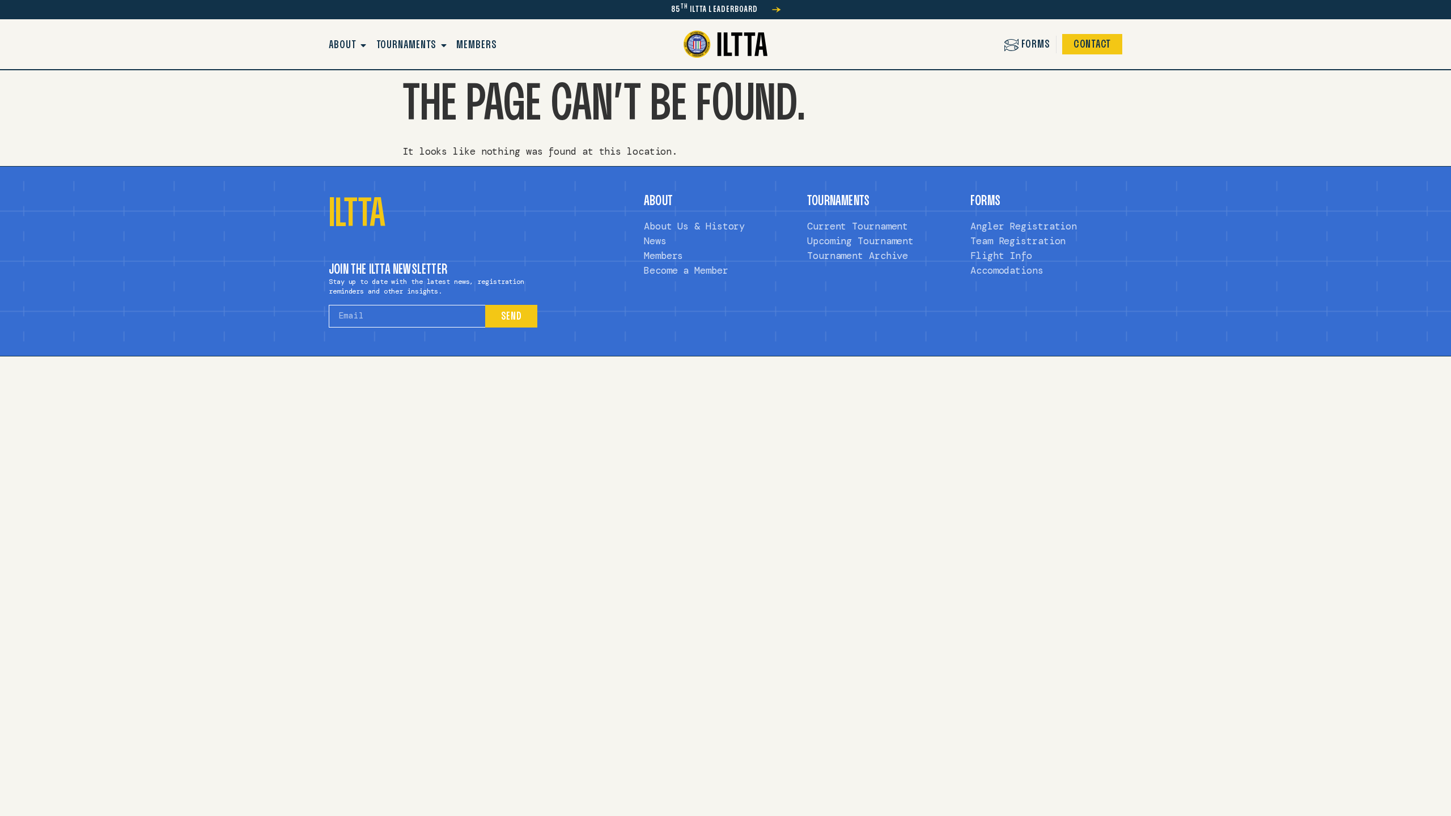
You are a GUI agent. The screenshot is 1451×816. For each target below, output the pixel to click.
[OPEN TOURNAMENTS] (443, 45)
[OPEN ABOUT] (363, 45)
